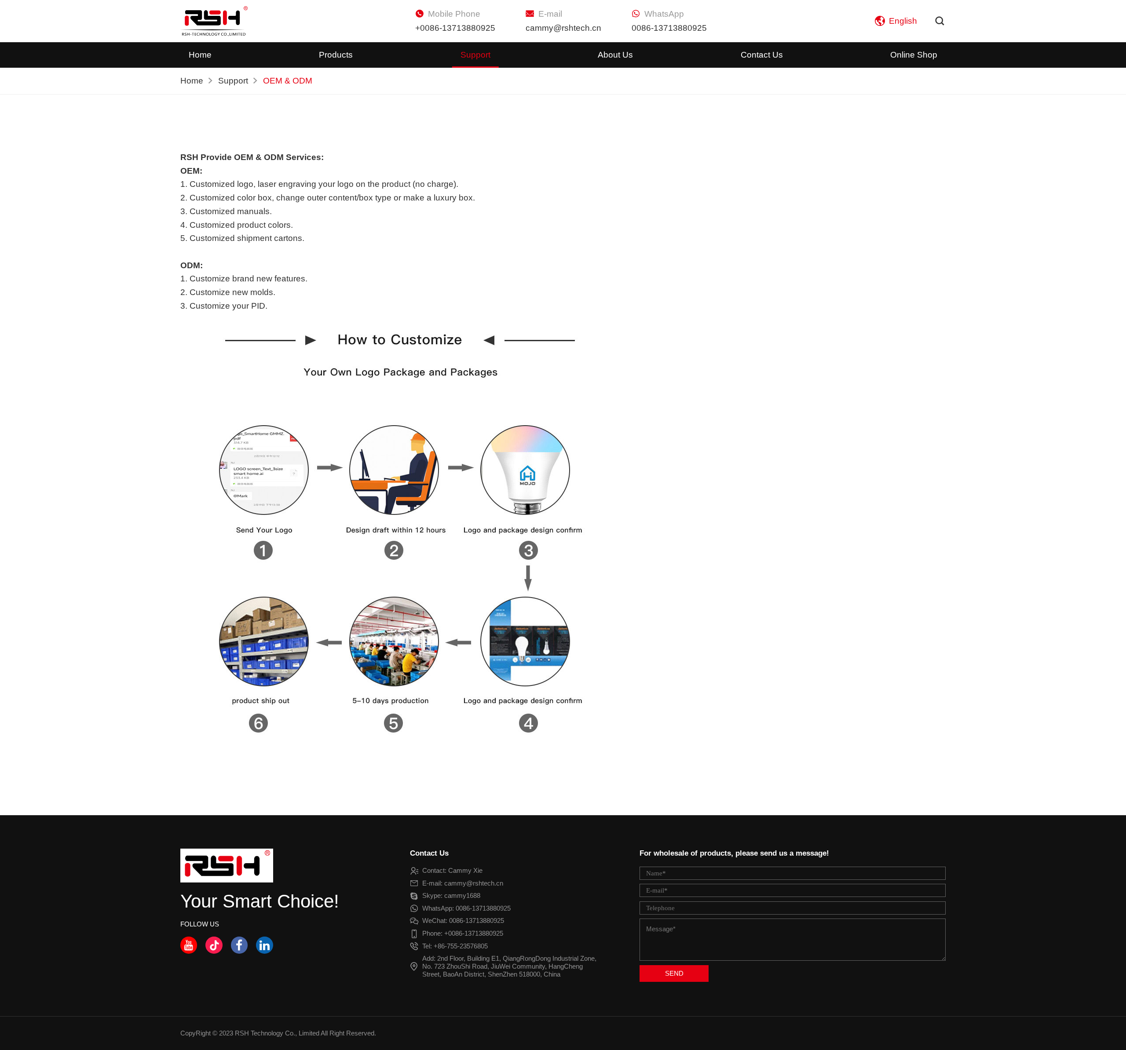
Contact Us (762, 54)
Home (200, 54)
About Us (615, 54)
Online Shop (913, 54)
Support (475, 54)
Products (336, 54)
